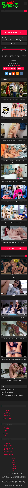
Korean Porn (7, 413)
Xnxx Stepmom (7, 416)
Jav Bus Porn (7, 415)
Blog (14, 470)
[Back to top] (25, 481)
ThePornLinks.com (8, 454)
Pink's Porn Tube (8, 451)
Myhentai (6, 412)
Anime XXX (7, 410)
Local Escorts (7, 446)
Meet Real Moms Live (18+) (15, 32)
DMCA (14, 458)
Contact (14, 466)
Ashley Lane (17, 65)
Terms (14, 464)
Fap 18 (5, 430)
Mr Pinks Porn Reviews (9, 453)
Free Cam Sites (7, 442)
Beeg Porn (6, 428)
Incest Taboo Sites (8, 448)
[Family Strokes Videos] (11, 5)
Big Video (6, 433)
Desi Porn (6, 409)
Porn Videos (7, 449)
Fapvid (5, 435)
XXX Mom (6, 431)
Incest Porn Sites (8, 445)
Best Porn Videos (8, 420)
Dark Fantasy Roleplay (10, 68)
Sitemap (14, 468)
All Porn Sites (7, 443)
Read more (13, 60)
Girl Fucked (7, 427)
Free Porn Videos (8, 418)
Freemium (21, 68)
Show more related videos (14, 248)
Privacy (14, 462)
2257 (14, 460)
